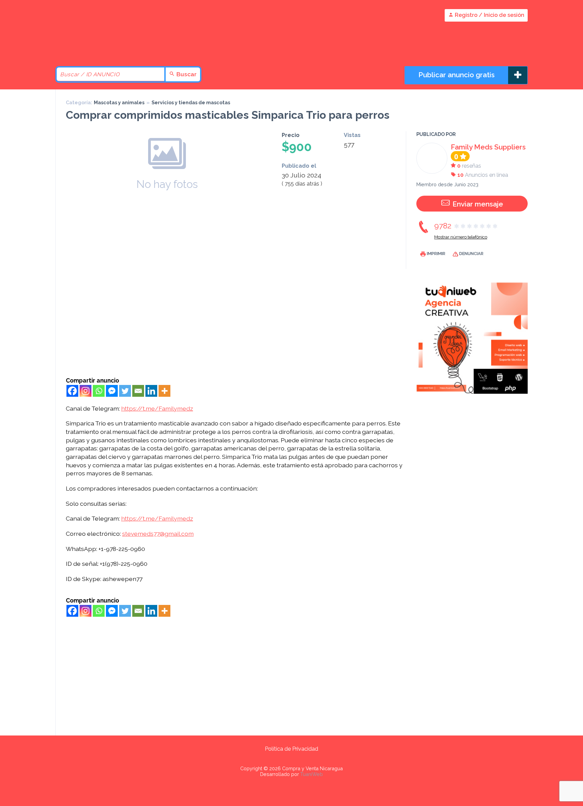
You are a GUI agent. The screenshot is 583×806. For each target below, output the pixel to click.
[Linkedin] (151, 391)
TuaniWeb (311, 774)
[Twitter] (125, 391)
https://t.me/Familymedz (157, 408)
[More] (164, 391)
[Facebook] (72, 391)
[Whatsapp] (99, 391)
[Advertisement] (234, 326)
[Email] (138, 391)
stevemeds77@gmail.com (158, 533)
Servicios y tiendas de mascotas (190, 102)
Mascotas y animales (119, 102)
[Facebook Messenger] (112, 391)
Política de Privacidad (291, 749)
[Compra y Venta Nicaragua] (112, 48)
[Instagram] (85, 391)
